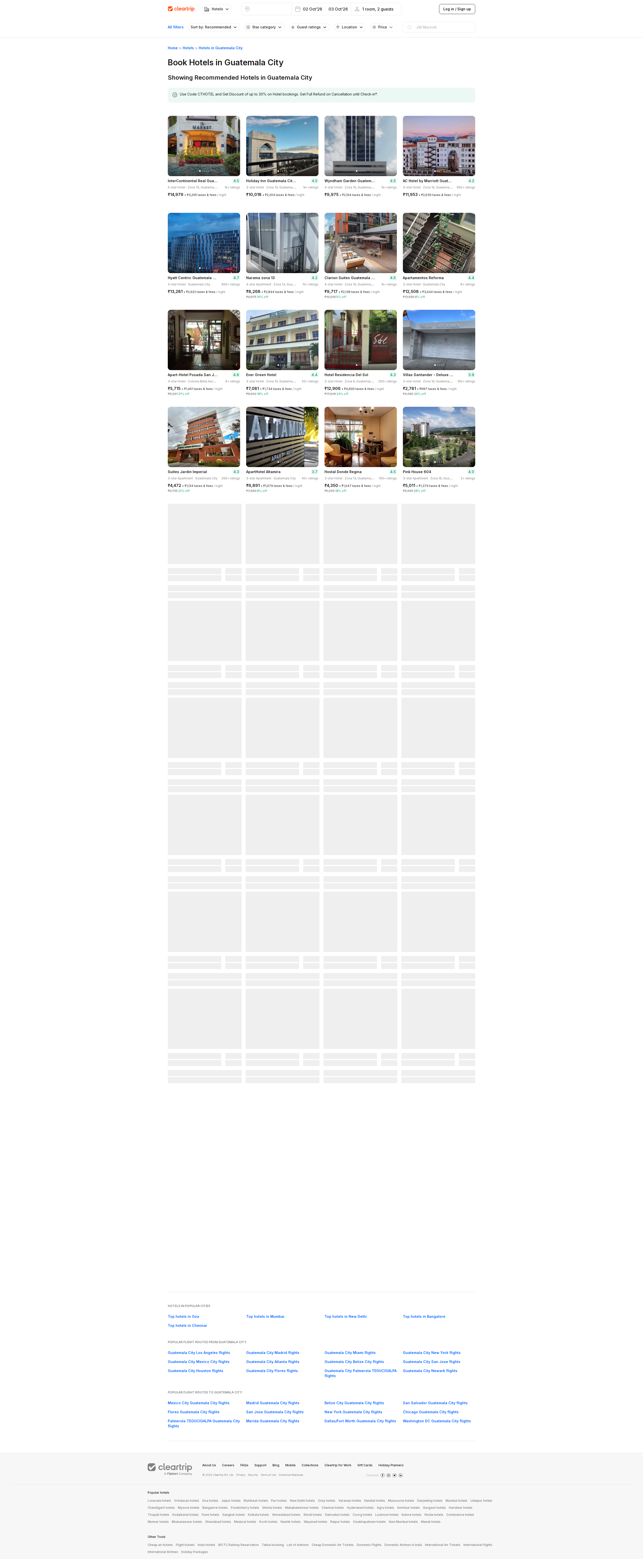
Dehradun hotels (337, 1515)
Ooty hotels (326, 1500)
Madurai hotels (245, 1522)
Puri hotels (279, 1500)
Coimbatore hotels (460, 1515)
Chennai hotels (333, 1508)
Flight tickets (185, 1545)
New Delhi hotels (302, 1500)
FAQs (244, 1465)
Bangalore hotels (215, 1508)
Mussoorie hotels (401, 1500)
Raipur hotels (340, 1522)
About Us (209, 1465)
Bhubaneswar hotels (187, 1522)
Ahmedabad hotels (286, 1515)
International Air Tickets (442, 1545)
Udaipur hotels (481, 1500)
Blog (276, 1465)
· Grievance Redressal (290, 1474)
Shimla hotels (272, 1508)
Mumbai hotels (456, 1500)
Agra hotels (385, 1508)
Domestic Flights (369, 1545)
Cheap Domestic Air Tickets (333, 1545)
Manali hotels (431, 1522)
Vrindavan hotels (186, 1500)
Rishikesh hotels (256, 1500)
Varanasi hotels (349, 1500)
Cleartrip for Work (338, 1465)
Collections (310, 1465)
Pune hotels (210, 1515)
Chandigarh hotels (161, 1508)
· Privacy (240, 1474)
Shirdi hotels (312, 1515)
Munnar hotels (158, 1522)
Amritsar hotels (408, 1508)
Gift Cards (364, 1465)
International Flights (477, 1545)
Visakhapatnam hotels (369, 1522)
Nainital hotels (374, 1500)
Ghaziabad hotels (218, 1522)
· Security (252, 1474)
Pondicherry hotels (245, 1508)
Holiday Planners (391, 1465)
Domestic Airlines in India (403, 1545)
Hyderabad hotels (360, 1508)
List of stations (298, 1545)
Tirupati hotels (158, 1515)
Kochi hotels (268, 1522)
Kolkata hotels (258, 1515)
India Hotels (206, 1545)
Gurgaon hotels (434, 1508)
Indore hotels (411, 1515)
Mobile (290, 1465)
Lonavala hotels (159, 1500)
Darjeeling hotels (430, 1500)
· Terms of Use (267, 1474)
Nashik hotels (291, 1522)
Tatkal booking (273, 1545)
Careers (228, 1465)
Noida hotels (433, 1515)
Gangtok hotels (233, 1515)
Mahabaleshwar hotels (302, 1508)
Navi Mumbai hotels (403, 1522)
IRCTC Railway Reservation (238, 1545)
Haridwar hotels (460, 1508)
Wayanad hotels (315, 1522)
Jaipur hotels (231, 1500)
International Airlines (163, 1552)
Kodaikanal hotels (185, 1515)
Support (260, 1465)
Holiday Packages (194, 1552)
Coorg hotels (362, 1515)
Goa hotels (210, 1500)
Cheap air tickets (160, 1545)
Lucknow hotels (387, 1515)
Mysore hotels (188, 1508)
